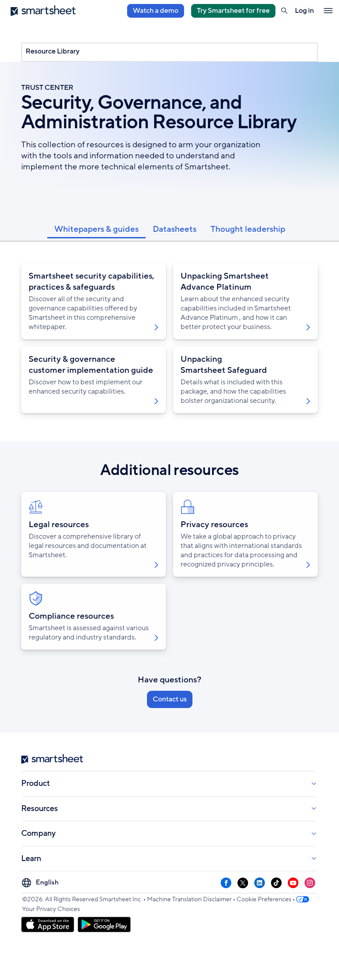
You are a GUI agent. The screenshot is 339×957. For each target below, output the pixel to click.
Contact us (170, 699)
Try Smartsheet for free (233, 10)
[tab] (96, 228)
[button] (284, 11)
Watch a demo (155, 10)
